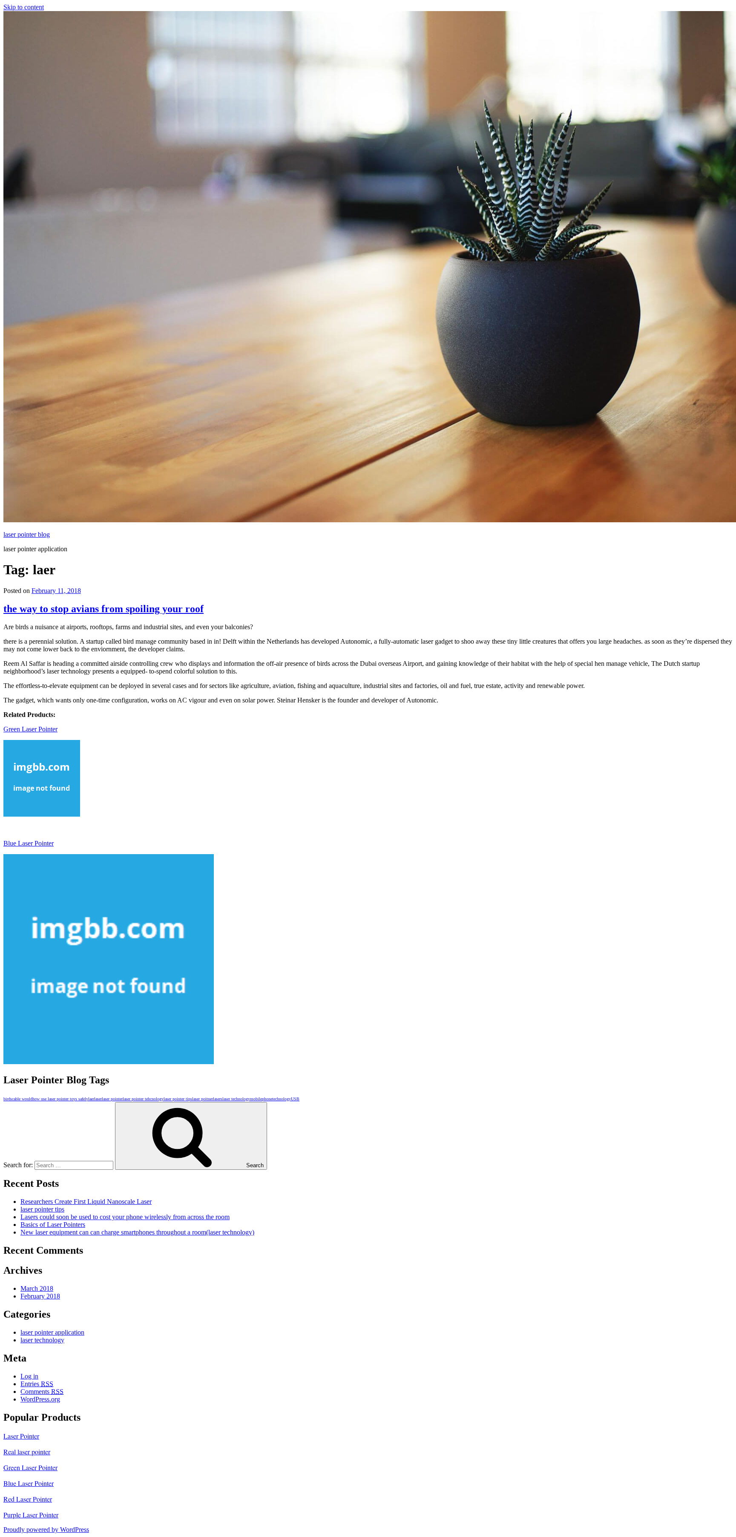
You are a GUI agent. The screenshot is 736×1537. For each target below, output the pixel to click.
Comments (41, 1391)
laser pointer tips (178, 1099)
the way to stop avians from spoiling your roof (103, 608)
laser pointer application (52, 1332)
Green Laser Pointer (30, 729)
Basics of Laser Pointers (52, 1224)
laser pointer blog (26, 534)
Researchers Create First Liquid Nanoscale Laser (86, 1201)
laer (91, 1099)
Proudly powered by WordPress (46, 1529)
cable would (22, 1099)
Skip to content (23, 7)
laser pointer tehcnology (143, 1099)
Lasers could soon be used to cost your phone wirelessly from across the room (125, 1216)
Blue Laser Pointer (28, 843)
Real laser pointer (26, 1451)
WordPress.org (40, 1399)
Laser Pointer (21, 1435)
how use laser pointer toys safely (60, 1099)
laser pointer (112, 1099)
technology (281, 1099)
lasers (217, 1099)
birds (7, 1099)
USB (295, 1099)
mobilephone (261, 1099)
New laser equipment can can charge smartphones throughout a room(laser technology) (137, 1232)
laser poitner (202, 1099)
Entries (36, 1383)
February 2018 (40, 1296)
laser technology (236, 1099)
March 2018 (36, 1288)
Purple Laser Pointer (30, 1514)
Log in (29, 1376)
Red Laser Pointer (27, 1498)
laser (98, 1099)
